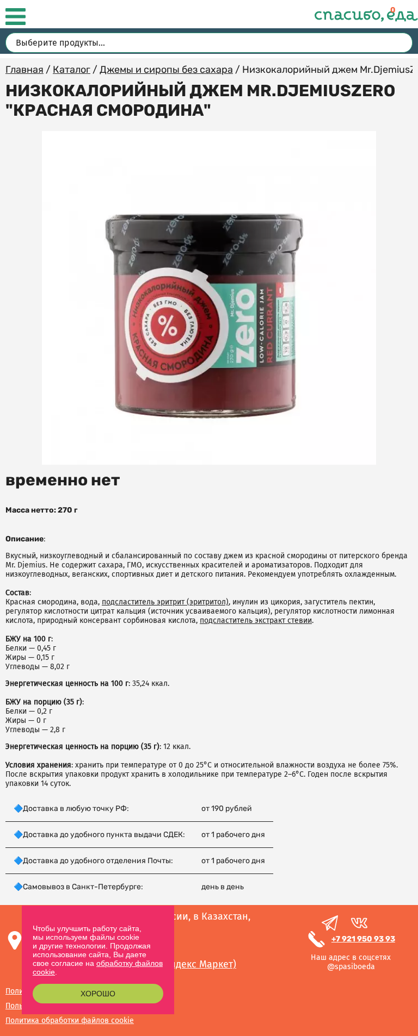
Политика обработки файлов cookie (69, 1020)
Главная (24, 70)
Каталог (71, 70)
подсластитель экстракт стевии (256, 620)
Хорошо (98, 993)
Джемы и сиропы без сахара (166, 70)
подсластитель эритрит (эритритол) (165, 602)
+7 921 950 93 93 (363, 939)
